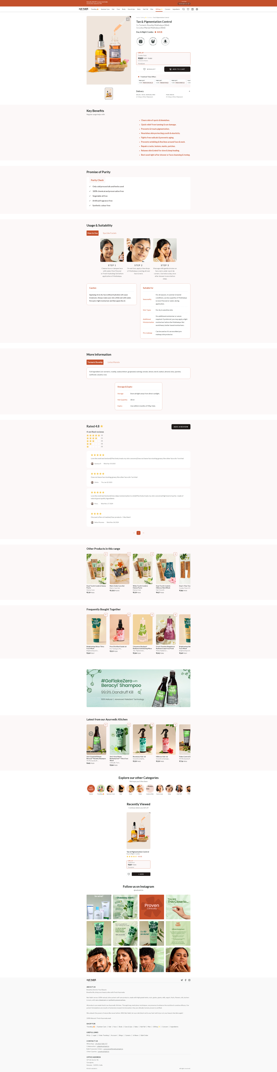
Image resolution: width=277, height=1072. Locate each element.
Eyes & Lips (128, 1027)
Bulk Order (144, 1035)
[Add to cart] (106, 554)
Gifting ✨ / (144, 17)
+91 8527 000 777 (101, 1044)
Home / (138, 17)
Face (115, 1027)
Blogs (121, 1035)
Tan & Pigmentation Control (161, 17)
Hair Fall (142, 1027)
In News (135, 1035)
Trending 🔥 (91, 1027)
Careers (128, 1035)
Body (120, 1027)
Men (149, 1027)
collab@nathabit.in (103, 1046)
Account (114, 1035)
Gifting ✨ (156, 1027)
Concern (165, 1027)
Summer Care (101, 1027)
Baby (136, 1027)
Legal (94, 1035)
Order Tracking (103, 1035)
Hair (110, 1027)
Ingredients (174, 1027)
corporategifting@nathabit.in (113, 1049)
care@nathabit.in (103, 1051)
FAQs (88, 1035)
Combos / (150, 17)
